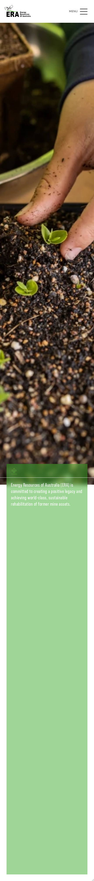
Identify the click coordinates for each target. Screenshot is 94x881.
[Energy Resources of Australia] (19, 14)
